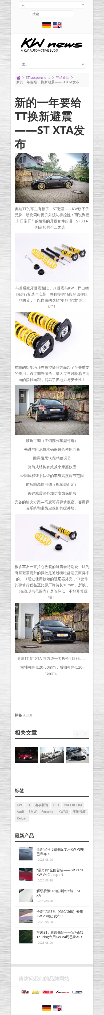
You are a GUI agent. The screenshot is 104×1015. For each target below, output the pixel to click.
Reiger (22, 818)
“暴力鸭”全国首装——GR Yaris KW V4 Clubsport (60, 872)
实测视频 (79, 811)
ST (28, 805)
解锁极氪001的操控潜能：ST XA (59, 893)
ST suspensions (38, 77)
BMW (33, 811)
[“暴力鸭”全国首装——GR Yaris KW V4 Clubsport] (26, 874)
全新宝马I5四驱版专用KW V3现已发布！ (60, 851)
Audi (27, 715)
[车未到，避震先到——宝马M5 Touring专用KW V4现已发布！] (78, 754)
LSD (56, 805)
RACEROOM (73, 805)
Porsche (47, 811)
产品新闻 (62, 77)
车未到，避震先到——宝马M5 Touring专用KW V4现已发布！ (60, 934)
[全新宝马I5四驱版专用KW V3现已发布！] (26, 853)
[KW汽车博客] (52, 45)
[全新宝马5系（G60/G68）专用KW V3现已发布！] (52, 755)
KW (19, 805)
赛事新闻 (41, 805)
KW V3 (63, 811)
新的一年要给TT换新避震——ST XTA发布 (50, 122)
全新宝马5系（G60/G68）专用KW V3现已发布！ (60, 913)
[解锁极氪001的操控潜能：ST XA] (27, 755)
